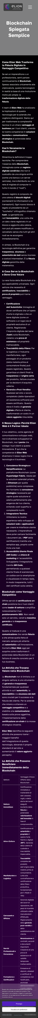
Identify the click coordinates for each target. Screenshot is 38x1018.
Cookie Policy (18, 1015)
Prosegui (19, 1004)
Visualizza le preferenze (19, 1009)
